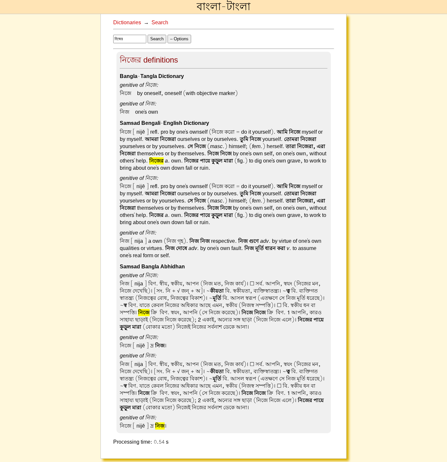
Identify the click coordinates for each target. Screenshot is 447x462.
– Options (179, 38)
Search (160, 22)
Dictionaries (127, 22)
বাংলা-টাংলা (223, 7)
